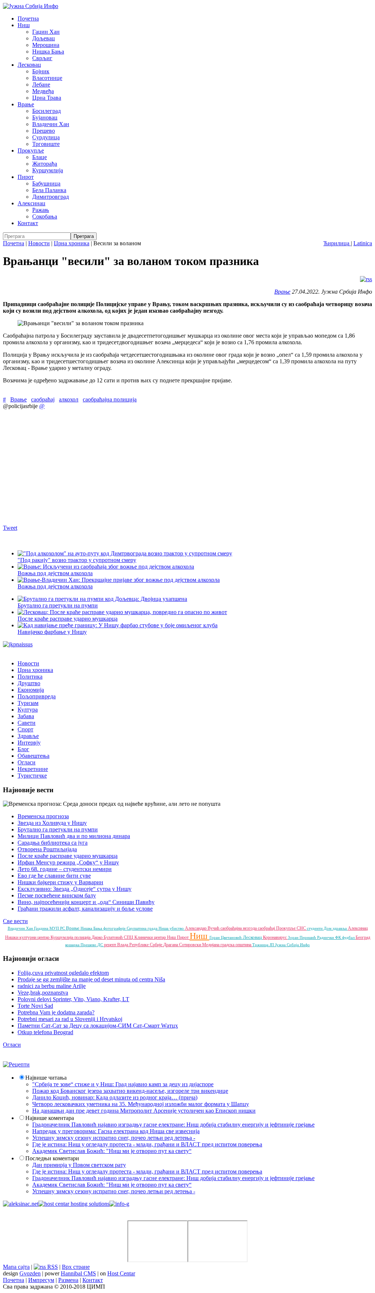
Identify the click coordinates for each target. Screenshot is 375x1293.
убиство (177, 928)
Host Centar (121, 1273)
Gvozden (30, 1273)
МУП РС (57, 928)
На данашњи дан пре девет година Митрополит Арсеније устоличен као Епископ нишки (144, 1111)
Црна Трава (46, 98)
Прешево (43, 131)
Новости (39, 243)
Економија (31, 690)
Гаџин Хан (46, 32)
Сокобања (44, 216)
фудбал (349, 937)
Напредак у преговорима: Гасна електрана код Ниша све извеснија (116, 1131)
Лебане (41, 84)
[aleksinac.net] (20, 1204)
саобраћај (43, 399)
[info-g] (119, 1204)
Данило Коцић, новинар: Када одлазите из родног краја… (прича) (114, 1097)
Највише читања (46, 1078)
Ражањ (40, 210)
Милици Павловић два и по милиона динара (74, 836)
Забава (26, 716)
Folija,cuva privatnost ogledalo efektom (63, 973)
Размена (68, 1280)
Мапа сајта (16, 1267)
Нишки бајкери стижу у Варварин (60, 882)
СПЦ (129, 937)
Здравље (28, 736)
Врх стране (76, 1267)
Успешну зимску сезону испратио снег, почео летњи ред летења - (113, 1138)
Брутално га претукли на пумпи (58, 829)
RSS (52, 1267)
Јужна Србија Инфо (292, 945)
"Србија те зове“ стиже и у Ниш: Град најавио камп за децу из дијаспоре (123, 1084)
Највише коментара (49, 1118)
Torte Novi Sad (35, 1006)
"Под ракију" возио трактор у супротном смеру (77, 560)
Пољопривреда (37, 696)
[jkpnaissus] (18, 644)
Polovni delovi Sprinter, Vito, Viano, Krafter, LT (73, 999)
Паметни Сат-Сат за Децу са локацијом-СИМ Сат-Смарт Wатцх (98, 1025)
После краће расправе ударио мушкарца (68, 856)
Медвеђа (43, 91)
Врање (26, 104)
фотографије (115, 928)
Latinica (362, 243)
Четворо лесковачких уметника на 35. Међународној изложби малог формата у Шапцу (140, 1104)
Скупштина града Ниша (148, 928)
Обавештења (33, 756)
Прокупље (31, 150)
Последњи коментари (52, 1158)
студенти (315, 928)
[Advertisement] (187, 466)
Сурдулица (46, 137)
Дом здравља (336, 928)
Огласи (27, 762)
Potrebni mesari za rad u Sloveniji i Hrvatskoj (70, 1019)
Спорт (25, 729)
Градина (41, 928)
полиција (83, 937)
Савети (27, 723)
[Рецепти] (16, 1064)
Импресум (41, 1280)
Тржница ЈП (263, 945)
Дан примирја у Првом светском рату (79, 1165)
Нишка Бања (48, 51)
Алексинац (31, 203)
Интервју (29, 742)
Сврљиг (42, 58)
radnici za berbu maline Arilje (52, 986)
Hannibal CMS (78, 1273)
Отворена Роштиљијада (47, 849)
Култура (28, 709)
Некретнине (33, 769)
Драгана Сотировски (182, 944)
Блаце (39, 157)
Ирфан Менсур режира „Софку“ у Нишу (68, 862)
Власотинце (47, 78)
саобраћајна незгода (239, 928)
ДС (100, 945)
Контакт (28, 223)
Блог (23, 749)
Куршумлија (47, 170)
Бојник (40, 71)
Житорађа (44, 164)
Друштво (29, 683)
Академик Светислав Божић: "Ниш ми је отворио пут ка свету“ (112, 1151)
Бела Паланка (49, 190)
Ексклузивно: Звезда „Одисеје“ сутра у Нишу (74, 889)
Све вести (15, 921)
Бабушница (46, 183)
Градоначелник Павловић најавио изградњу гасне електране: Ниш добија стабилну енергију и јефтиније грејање (173, 1124)
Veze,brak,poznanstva (43, 992)
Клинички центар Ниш (155, 937)
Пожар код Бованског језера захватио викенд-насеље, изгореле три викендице (130, 1091)
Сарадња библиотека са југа (53, 843)
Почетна (28, 18)
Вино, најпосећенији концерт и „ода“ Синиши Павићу (86, 902)
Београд (363, 937)
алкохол (68, 399)
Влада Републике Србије (140, 944)
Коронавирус (275, 937)
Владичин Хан (50, 124)
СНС (302, 928)
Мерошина (45, 45)
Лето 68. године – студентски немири (65, 869)
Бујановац (44, 117)
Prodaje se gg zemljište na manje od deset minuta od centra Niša (91, 979)
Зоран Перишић (302, 937)
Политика (30, 676)
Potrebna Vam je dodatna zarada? (56, 1012)
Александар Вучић (202, 928)
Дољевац (43, 38)
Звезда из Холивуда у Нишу (52, 823)
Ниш (24, 25)
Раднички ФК (329, 937)
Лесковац (29, 65)
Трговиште (46, 144)
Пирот (26, 177)
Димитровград (50, 197)
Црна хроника (71, 243)
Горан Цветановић (226, 937)
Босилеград (46, 111)
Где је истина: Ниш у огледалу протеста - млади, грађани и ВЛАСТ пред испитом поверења (147, 1144)
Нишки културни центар (28, 937)
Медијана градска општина (227, 944)
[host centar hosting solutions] (73, 1204)
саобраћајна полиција (110, 399)
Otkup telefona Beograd (45, 1032)
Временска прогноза (43, 816)
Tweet (10, 528)
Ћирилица (337, 243)
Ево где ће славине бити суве (54, 876)
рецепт (110, 944)
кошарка (73, 945)
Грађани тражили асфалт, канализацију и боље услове (85, 909)
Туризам (28, 703)
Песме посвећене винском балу (57, 895)
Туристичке (32, 775)
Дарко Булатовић (108, 937)
